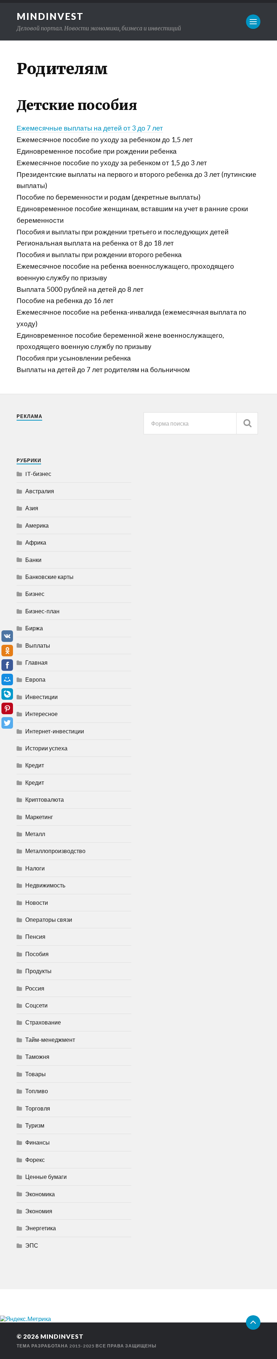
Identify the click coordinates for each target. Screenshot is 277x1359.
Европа (35, 679)
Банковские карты (49, 576)
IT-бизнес (38, 473)
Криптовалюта (44, 799)
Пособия (37, 953)
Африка (35, 542)
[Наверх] (253, 1322)
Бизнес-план (42, 611)
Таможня (37, 1056)
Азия (31, 507)
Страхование (43, 1022)
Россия (34, 988)
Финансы (37, 1142)
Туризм (34, 1125)
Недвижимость (45, 885)
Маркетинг (39, 816)
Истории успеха (46, 748)
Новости (36, 902)
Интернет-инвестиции (54, 731)
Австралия (39, 490)
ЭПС (31, 1245)
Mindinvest (50, 16)
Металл (35, 833)
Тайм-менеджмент (50, 1039)
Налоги (35, 868)
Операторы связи (48, 919)
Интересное (41, 713)
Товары (35, 1073)
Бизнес (34, 593)
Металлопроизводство (55, 850)
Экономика (40, 1193)
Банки (33, 559)
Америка (37, 525)
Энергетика (40, 1227)
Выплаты (37, 645)
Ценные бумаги (46, 1176)
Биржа (34, 628)
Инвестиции (41, 696)
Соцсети (36, 1005)
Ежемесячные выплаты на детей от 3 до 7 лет (90, 128)
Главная (36, 662)
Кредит (34, 765)
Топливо (36, 1090)
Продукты (38, 970)
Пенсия (35, 936)
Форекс (35, 1159)
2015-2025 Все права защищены (113, 1346)
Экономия (38, 1210)
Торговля (37, 1108)
